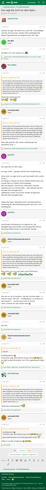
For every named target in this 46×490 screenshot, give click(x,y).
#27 (43, 247)
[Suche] (43, 2)
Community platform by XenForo (19, 483)
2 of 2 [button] (29, 450)
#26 (43, 221)
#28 (43, 293)
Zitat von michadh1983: (10, 348)
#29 (43, 322)
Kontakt (4, 477)
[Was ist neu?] (39, 2)
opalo (5, 13)
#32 (43, 424)
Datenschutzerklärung (33, 477)
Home (8, 479)
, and (22, 104)
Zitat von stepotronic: (10, 77)
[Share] (40, 27)
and (12, 233)
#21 (43, 27)
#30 (43, 344)
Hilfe (3, 479)
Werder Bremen (8, 474)
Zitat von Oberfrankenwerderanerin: (15, 429)
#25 (43, 163)
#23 (43, 73)
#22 (43, 49)
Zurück (22, 450)
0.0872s (29, 488)
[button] (44, 488)
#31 (43, 382)
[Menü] (3, 2)
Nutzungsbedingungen (16, 477)
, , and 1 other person (22, 58)
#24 (43, 118)
